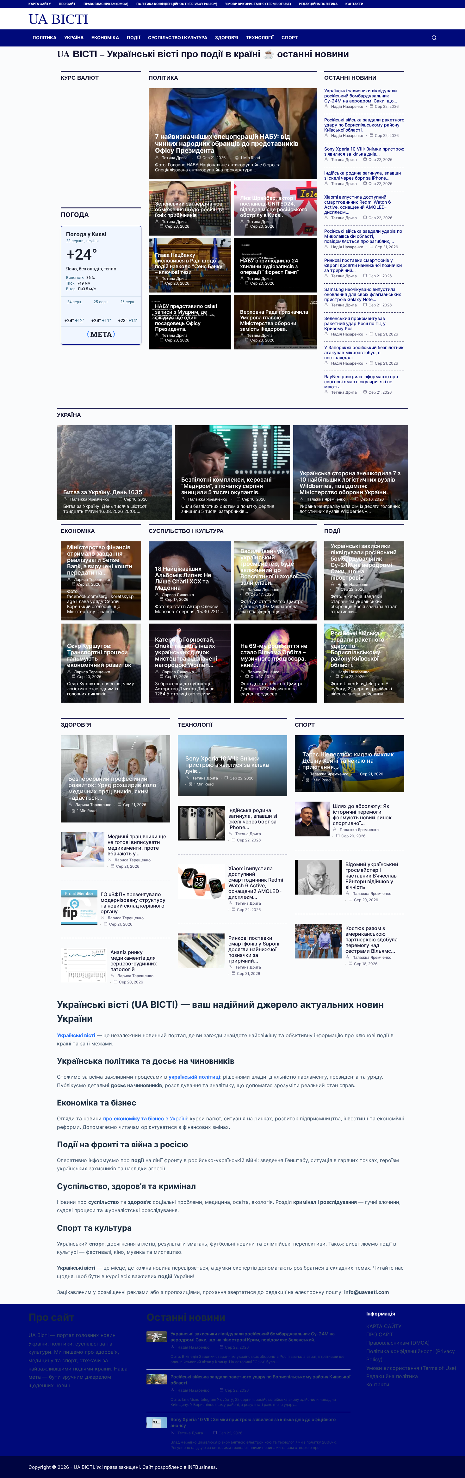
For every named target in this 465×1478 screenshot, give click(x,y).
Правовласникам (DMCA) (106, 4)
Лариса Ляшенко (178, 595)
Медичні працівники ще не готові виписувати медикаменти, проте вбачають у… (137, 845)
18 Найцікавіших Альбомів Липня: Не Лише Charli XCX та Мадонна (183, 578)
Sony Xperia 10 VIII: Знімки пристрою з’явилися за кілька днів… (364, 151)
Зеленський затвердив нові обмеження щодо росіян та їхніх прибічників (189, 209)
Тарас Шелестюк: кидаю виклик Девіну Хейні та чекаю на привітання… (348, 760)
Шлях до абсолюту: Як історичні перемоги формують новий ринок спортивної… (362, 814)
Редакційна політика (318, 4)
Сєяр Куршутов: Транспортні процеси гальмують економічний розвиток (99, 655)
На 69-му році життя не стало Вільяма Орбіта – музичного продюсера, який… (273, 655)
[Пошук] (434, 37)
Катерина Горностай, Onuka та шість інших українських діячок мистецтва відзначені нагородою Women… (186, 652)
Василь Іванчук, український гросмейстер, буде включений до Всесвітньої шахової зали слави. (269, 567)
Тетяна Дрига (175, 158)
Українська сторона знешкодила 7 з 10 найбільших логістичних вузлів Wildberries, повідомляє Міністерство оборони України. (350, 483)
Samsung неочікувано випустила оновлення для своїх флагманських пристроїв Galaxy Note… (362, 294)
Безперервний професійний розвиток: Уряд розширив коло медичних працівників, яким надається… (112, 788)
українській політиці (194, 1077)
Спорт (290, 37)
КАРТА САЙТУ (39, 4)
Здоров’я (226, 37)
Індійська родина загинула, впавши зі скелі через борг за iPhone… (362, 175)
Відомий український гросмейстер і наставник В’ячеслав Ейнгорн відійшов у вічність (371, 875)
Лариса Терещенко (92, 579)
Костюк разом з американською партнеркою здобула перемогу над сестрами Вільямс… (371, 939)
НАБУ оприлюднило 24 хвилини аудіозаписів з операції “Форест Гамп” (269, 266)
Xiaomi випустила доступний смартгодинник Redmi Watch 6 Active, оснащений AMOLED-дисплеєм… (357, 204)
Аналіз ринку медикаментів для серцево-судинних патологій (133, 960)
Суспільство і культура (177, 37)
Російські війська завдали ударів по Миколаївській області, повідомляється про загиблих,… (363, 236)
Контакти (354, 4)
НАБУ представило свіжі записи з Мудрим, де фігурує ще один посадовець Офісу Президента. (186, 317)
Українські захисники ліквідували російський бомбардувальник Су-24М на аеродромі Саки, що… (360, 95)
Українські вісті (76, 1035)
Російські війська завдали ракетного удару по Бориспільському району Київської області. (364, 124)
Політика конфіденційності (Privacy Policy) (176, 4)
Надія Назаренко (347, 106)
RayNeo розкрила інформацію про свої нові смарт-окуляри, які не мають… (361, 381)
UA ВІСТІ (58, 18)
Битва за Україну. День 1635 (102, 492)
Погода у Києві (86, 234)
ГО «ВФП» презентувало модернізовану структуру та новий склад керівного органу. (133, 903)
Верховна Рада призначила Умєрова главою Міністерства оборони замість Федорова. (274, 320)
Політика (44, 37)
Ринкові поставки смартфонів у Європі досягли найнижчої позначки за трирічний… (363, 265)
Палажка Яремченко (89, 499)
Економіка (105, 37)
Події (133, 37)
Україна (74, 37)
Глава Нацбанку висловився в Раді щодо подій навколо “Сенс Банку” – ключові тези (190, 263)
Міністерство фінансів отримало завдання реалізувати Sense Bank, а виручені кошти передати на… (99, 560)
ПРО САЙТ (67, 4)
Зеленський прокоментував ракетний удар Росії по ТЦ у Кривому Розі (355, 323)
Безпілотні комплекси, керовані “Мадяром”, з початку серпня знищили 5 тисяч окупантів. (226, 486)
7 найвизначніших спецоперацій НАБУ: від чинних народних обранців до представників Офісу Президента (227, 143)
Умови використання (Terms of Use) (258, 4)
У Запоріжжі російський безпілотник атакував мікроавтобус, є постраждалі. (364, 352)
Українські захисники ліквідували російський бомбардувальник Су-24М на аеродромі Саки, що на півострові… (364, 562)
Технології (260, 37)
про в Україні (145, 1118)
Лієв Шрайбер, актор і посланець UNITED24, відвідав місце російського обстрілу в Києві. (273, 206)
